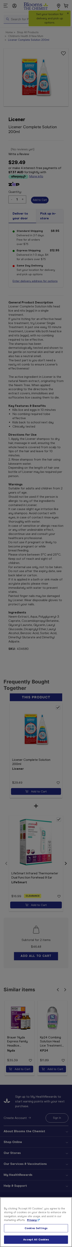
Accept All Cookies (36, 1239)
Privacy (32, 1220)
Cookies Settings (36, 1228)
